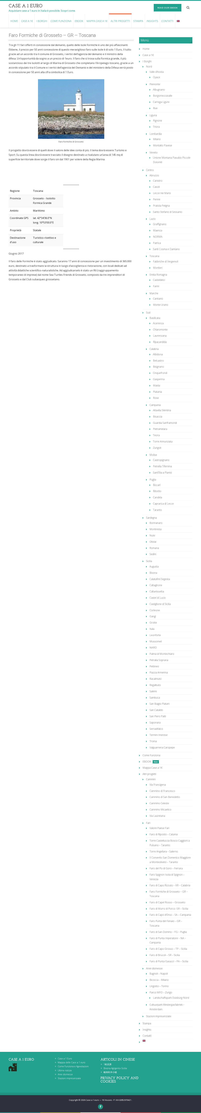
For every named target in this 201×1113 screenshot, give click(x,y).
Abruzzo (154, 175)
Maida (156, 385)
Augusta (154, 566)
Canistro (157, 180)
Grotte (153, 622)
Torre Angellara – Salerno (163, 851)
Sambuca (154, 697)
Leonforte (155, 635)
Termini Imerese (158, 735)
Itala (151, 629)
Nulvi (152, 535)
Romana (154, 548)
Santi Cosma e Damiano (166, 249)
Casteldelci (159, 280)
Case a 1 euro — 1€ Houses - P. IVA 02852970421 (109, 1100)
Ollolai (152, 541)
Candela (157, 497)
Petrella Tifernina (162, 466)
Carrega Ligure (161, 102)
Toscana (154, 256)
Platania (157, 391)
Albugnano (159, 89)
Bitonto (157, 491)
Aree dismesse (154, 968)
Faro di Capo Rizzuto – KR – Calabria (169, 885)
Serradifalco (156, 728)
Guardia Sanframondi (165, 423)
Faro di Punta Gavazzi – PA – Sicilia (168, 961)
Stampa (138, 21)
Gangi (152, 616)
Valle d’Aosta (156, 72)
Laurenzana (159, 335)
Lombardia (155, 133)
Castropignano (161, 460)
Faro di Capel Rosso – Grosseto (167, 902)
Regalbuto (155, 685)
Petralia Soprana (158, 660)
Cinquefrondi (160, 373)
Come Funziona (61, 21)
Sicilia (149, 561)
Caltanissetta (156, 591)
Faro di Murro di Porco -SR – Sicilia (168, 908)
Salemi (153, 691)
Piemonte (154, 84)
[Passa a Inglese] (178, 21)
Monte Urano (160, 304)
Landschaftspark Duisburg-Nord (171, 997)
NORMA (157, 236)
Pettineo (154, 666)
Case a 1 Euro (65, 1058)
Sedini (152, 554)
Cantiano (158, 298)
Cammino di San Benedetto (164, 797)
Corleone (154, 610)
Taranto (157, 510)
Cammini (150, 779)
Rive (155, 108)
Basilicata (154, 318)
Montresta (155, 529)
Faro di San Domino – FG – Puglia (168, 932)
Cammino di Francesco (162, 791)
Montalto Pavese (162, 145)
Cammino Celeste (159, 803)
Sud (148, 312)
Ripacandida (160, 342)
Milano (157, 139)
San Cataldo (156, 710)
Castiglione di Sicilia (160, 604)
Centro (150, 170)
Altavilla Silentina (162, 410)
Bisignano (158, 366)
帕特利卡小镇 (110, 1072)
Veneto (153, 152)
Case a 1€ (27, 21)
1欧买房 (107, 1064)
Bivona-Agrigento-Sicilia (115, 1068)
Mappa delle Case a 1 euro (71, 1062)
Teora (156, 435)
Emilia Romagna (158, 274)
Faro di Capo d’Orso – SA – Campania (170, 914)
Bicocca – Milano (159, 980)
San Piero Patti (157, 716)
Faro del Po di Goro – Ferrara (166, 868)
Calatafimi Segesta (159, 579)
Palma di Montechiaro (161, 654)
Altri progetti (120, 21)
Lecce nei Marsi (162, 193)
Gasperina (159, 379)
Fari (148, 823)
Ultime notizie (65, 1070)
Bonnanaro (155, 523)
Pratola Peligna (161, 205)
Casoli (156, 187)
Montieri (157, 267)
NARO (153, 647)
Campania (155, 405)
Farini (156, 286)
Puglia (152, 479)
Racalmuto (155, 678)
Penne (156, 199)
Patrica (157, 243)
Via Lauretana (157, 816)
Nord (149, 66)
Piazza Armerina (158, 672)
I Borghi (41, 21)
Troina (153, 741)
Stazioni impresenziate (158, 1016)
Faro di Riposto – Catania (163, 834)
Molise (153, 455)
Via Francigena (157, 784)
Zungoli (157, 447)
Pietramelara (160, 429)
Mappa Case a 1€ (97, 21)
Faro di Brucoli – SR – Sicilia (164, 955)
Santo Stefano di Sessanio (167, 212)
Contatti (167, 21)
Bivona (153, 572)
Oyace (156, 77)
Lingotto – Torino (159, 986)
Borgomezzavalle (162, 95)
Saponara (154, 722)
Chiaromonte (160, 329)
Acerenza (158, 323)
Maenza (157, 230)
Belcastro (158, 360)
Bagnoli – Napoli (158, 973)
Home (14, 21)
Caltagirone (155, 585)
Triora (156, 126)
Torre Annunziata (162, 441)
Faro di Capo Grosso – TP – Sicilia (168, 949)
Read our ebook (168, 7)
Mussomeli (155, 641)
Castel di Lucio (157, 597)
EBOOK (79, 21)
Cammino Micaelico (160, 809)
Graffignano (159, 224)
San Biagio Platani (159, 703)
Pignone (157, 120)
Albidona (158, 354)
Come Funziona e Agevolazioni (73, 1066)
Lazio (152, 218)
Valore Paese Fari (159, 828)
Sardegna (151, 517)
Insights (152, 21)
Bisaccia (157, 416)
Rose (156, 398)
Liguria (153, 115)
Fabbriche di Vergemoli (165, 261)
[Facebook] (100, 1106)
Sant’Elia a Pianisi (162, 472)
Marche (153, 293)
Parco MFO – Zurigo (160, 992)
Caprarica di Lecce (163, 503)
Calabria (154, 349)
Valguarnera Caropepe (162, 747)
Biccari (156, 485)
